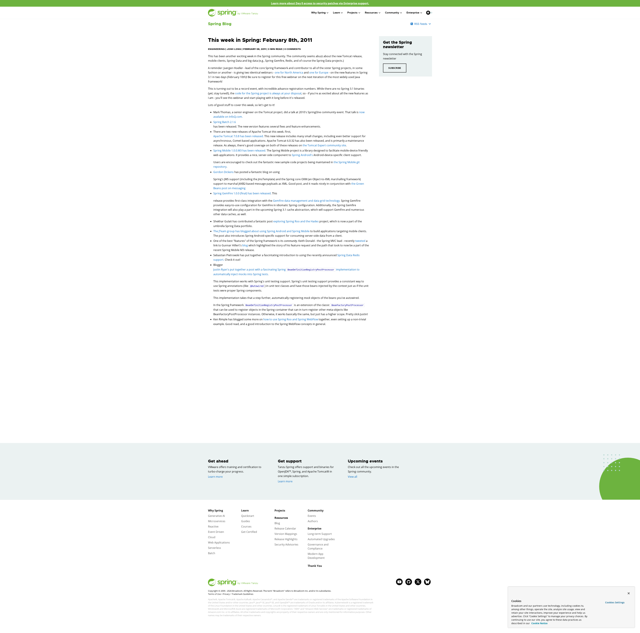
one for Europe (318, 72)
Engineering (216, 49)
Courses (246, 526)
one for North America (289, 72)
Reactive (213, 526)
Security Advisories (286, 544)
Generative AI (216, 516)
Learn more (215, 476)
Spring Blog (220, 23)
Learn (245, 510)
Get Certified (249, 532)
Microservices (216, 521)
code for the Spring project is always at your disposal (268, 93)
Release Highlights (286, 539)
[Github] (408, 581)
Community (316, 510)
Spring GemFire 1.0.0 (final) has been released (242, 193)
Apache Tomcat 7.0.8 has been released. (238, 136)
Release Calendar (285, 528)
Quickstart (247, 516)
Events (312, 516)
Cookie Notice (539, 623)
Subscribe (394, 68)
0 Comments (292, 49)
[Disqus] (288, 376)
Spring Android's (302, 155)
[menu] (429, 13)
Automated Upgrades (321, 539)
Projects (279, 510)
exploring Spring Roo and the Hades (296, 221)
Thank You (315, 566)
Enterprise (314, 528)
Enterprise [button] (412, 12)
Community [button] (392, 12)
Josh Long (234, 49)
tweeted (360, 241)
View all (352, 476)
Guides (245, 521)
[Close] (628, 593)
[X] (418, 581)
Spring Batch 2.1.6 (224, 122)
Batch (211, 553)
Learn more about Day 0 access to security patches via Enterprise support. (320, 3)
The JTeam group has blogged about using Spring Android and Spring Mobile (261, 231)
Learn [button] (336, 12)
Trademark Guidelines (242, 594)
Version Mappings (285, 534)
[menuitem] (428, 13)
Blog (277, 523)
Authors (313, 521)
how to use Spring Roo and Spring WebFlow (290, 319)
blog (245, 245)
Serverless (214, 548)
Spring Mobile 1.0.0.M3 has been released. (239, 150)
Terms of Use (214, 594)
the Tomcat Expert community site (324, 145)
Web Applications (219, 542)
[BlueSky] (427, 581)
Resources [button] (371, 12)
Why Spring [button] (318, 12)
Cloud (211, 537)
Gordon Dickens (223, 172)
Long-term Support (320, 534)
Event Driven (216, 532)
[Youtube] (399, 581)
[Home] (233, 13)
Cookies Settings (614, 602)
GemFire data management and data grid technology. (306, 200)
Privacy (226, 594)
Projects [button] (352, 12)
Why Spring (215, 510)
